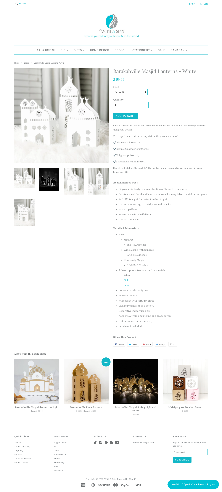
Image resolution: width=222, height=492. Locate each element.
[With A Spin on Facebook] (100, 443)
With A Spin (110, 479)
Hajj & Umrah (45, 50)
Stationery (141, 50)
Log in (192, 3)
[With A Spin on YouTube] (117, 443)
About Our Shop (22, 446)
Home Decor (99, 50)
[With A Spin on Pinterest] (106, 443)
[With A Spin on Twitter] (95, 443)
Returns (18, 454)
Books (120, 50)
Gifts (78, 50)
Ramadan (178, 50)
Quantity (118, 99)
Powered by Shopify (127, 479)
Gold (126, 280)
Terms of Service (22, 458)
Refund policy (21, 462)
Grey (126, 285)
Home (16, 62)
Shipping (18, 450)
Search (17, 442)
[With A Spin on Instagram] (111, 443)
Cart (206, 3)
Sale (161, 50)
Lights (26, 62)
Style (116, 86)
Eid (63, 50)
